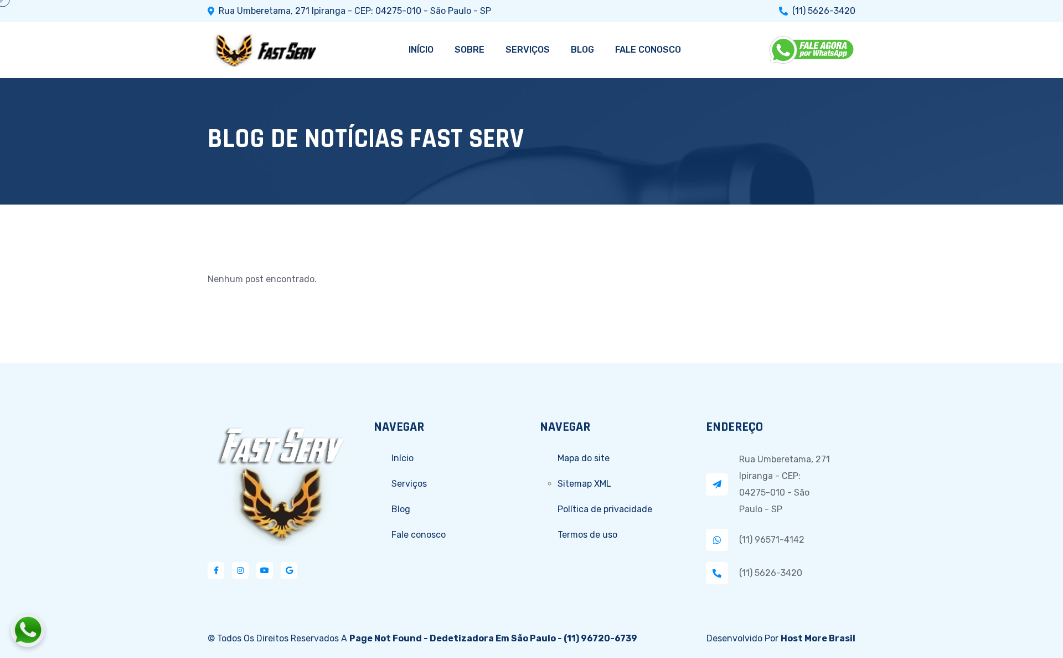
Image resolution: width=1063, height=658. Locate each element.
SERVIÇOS (527, 49)
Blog (400, 509)
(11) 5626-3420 (823, 11)
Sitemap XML (584, 483)
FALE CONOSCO (648, 49)
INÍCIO (421, 49)
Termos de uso (587, 534)
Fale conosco (418, 534)
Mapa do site (584, 458)
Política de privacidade (605, 509)
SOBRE (469, 49)
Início (402, 458)
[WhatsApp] (812, 50)
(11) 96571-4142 (771, 539)
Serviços (409, 483)
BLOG (582, 49)
